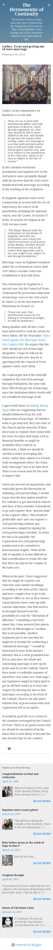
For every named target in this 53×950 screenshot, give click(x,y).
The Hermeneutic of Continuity (27, 10)
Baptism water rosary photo (20, 809)
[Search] (49, 5)
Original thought (13, 875)
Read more (42, 801)
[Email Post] (9, 749)
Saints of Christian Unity (18, 907)
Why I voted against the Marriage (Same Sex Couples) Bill (26, 340)
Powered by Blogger (28, 944)
